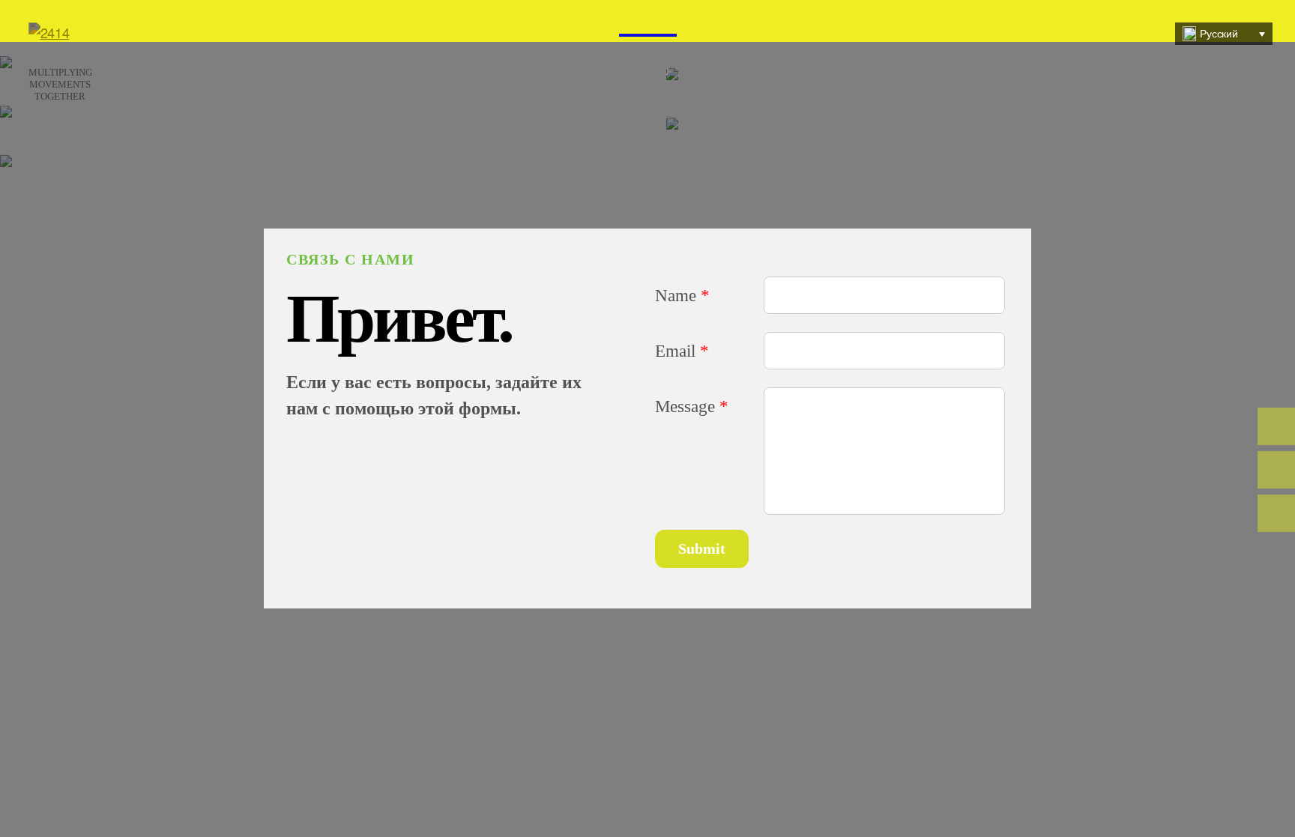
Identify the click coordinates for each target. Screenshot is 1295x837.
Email (682, 350)
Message (691, 406)
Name (682, 295)
